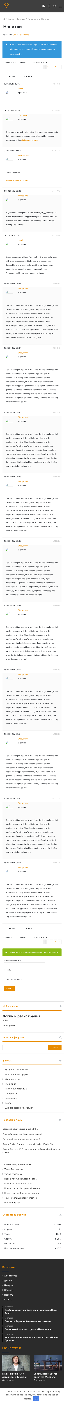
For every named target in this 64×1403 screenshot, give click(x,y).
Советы (8, 1299)
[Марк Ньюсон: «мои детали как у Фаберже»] (16, 1363)
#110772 (56, 191)
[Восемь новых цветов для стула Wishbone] (48, 1363)
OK (36, 1398)
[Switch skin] (49, 7)
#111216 (56, 541)
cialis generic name (29, 140)
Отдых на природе (21, 35)
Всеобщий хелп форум (16, 1074)
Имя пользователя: (12, 960)
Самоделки (10, 1093)
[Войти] (43, 7)
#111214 (56, 412)
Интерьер (9, 1285)
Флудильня (10, 1098)
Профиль (8, 1295)
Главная (9, 19)
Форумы (21, 19)
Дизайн (8, 1280)
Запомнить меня (14, 979)
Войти (9, 988)
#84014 (56, 84)
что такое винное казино (17, 180)
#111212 (56, 283)
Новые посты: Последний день (20, 1179)
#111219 (56, 734)
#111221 (56, 863)
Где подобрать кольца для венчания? (21, 1139)
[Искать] (54, 7)
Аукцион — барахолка (16, 1069)
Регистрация (8, 1025)
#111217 (56, 605)
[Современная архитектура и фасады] (6, 6)
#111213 (56, 348)
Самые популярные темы (17, 1164)
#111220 (56, 798)
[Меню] (60, 7)
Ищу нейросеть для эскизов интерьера (22, 1134)
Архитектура (10, 1275)
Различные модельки (15, 1088)
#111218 (56, 669)
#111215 (56, 476)
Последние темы (13, 1202)
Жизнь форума (12, 1079)
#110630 (56, 110)
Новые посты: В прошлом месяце (21, 1193)
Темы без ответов (13, 1169)
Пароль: (7, 970)
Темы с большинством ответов (20, 1198)
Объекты (8, 1290)
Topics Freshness (13, 1174)
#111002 (56, 235)
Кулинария (33, 19)
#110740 (56, 150)
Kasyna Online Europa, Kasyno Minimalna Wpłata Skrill (28, 1144)
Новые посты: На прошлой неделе (22, 1188)
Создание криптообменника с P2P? (20, 1129)
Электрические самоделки (18, 1108)
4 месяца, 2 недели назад (34, 49)
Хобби (7, 1103)
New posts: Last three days (18, 1183)
